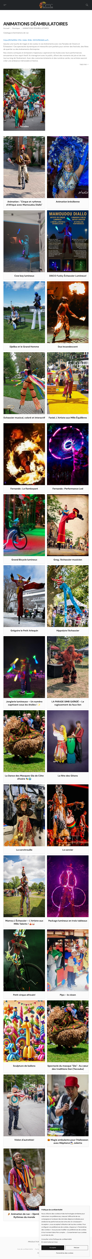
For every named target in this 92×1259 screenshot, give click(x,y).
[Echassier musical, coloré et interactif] (24, 383)
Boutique (16, 28)
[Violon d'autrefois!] (24, 1105)
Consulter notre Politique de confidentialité (56, 1239)
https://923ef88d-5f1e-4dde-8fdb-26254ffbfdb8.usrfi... (26, 40)
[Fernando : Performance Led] (68, 454)
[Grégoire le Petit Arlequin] (24, 596)
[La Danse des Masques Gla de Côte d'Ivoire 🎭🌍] (24, 741)
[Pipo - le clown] (68, 960)
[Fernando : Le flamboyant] (24, 454)
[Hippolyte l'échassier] (68, 596)
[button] (46, 5)
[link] (64, 1252)
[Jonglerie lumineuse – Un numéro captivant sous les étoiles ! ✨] (24, 667)
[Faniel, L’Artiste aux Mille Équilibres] (68, 383)
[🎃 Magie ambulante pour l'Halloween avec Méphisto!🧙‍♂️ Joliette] (68, 1105)
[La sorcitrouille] (24, 815)
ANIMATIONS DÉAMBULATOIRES (36, 28)
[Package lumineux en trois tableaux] (68, 886)
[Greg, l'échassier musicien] (68, 525)
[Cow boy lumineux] (24, 241)
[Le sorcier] (68, 815)
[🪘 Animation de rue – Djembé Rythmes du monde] (24, 1179)
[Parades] (24, 96)
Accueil (6, 28)
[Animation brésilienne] (68, 167)
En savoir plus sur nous (49, 1242)
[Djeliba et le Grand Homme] (24, 312)
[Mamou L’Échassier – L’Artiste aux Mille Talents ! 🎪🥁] (24, 886)
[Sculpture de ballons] (24, 1031)
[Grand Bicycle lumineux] (24, 525)
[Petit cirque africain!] (24, 960)
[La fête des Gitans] (68, 741)
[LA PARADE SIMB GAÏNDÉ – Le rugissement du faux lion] (68, 667)
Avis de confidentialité (25, 1249)
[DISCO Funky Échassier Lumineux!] (68, 241)
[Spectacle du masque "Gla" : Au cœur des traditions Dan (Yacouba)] (68, 1031)
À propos (38, 1249)
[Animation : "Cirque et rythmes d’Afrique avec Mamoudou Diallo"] (24, 167)
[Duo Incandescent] (68, 312)
